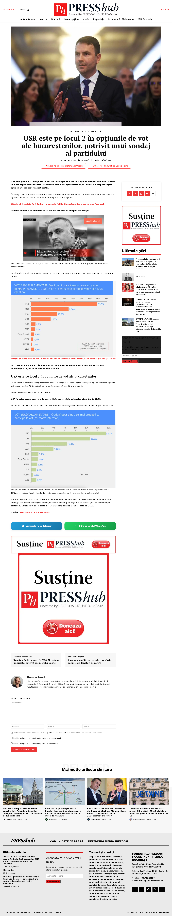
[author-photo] (4, 819)
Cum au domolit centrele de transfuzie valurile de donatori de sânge (89, 661)
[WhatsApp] (141, 193)
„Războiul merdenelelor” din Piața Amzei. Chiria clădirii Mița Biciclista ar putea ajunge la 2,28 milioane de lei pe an (148, 812)
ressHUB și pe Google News (35, 512)
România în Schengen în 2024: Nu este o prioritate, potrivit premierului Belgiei (36, 661)
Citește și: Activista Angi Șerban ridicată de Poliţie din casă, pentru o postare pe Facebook (58, 204)
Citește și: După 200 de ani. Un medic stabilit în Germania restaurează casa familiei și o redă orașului (63, 359)
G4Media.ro (95, 819)
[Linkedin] (147, 193)
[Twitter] (135, 193)
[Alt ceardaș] (127, 277)
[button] (25, 10)
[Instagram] (141, 889)
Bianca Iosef (83, 160)
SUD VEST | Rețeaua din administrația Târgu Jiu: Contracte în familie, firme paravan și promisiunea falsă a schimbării (148, 289)
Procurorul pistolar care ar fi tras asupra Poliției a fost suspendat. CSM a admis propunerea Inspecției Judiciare (148, 264)
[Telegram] (148, 889)
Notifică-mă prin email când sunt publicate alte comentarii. (37, 738)
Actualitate (78, 131)
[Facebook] (129, 193)
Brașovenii (52, 819)
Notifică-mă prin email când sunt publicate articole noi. (35, 743)
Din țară (6, 886)
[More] (153, 193)
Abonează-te (129, 361)
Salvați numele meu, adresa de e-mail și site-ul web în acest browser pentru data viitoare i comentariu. (58, 733)
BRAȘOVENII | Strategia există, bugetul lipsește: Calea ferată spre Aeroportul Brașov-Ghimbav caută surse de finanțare (63, 812)
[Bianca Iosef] (17, 681)
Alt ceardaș (140, 276)
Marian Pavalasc (139, 819)
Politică (96, 131)
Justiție (6, 866)
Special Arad (11, 819)
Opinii (5, 873)
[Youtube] (162, 889)
